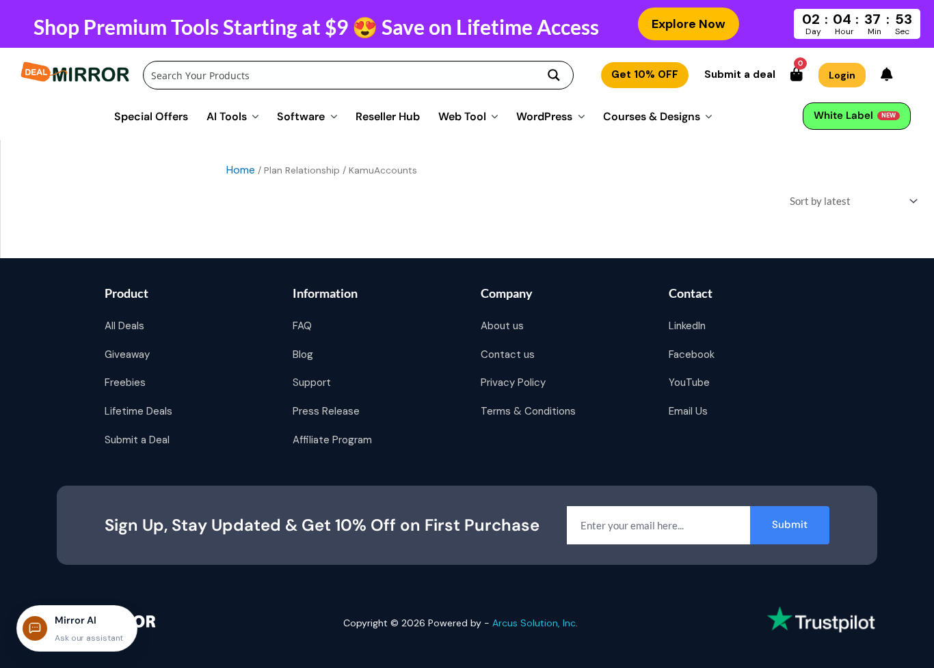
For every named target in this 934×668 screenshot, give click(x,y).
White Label (855, 115)
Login (842, 75)
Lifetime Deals (138, 411)
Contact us (508, 354)
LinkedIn (687, 326)
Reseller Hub (388, 116)
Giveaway (127, 354)
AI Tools (226, 116)
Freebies (125, 382)
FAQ (302, 326)
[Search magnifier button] (554, 75)
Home (240, 170)
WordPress (544, 116)
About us (502, 326)
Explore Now (688, 24)
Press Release (326, 411)
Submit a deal (739, 74)
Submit (790, 524)
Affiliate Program (332, 440)
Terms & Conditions (528, 411)
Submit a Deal (137, 440)
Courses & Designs (651, 116)
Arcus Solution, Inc (534, 623)
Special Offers (151, 116)
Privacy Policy (513, 382)
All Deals (124, 326)
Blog (303, 354)
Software (301, 116)
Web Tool (462, 116)
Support (312, 382)
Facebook (692, 354)
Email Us (688, 411)
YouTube (689, 382)
